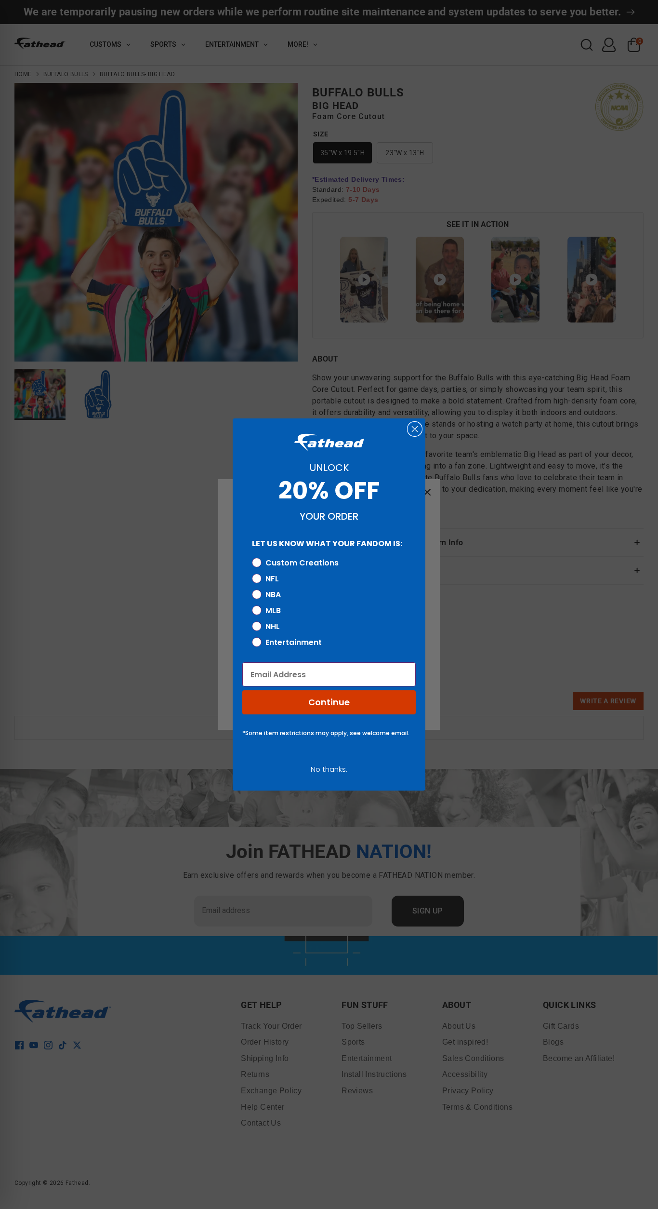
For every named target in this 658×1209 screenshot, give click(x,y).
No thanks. (329, 769)
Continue (329, 702)
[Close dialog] (414, 429)
